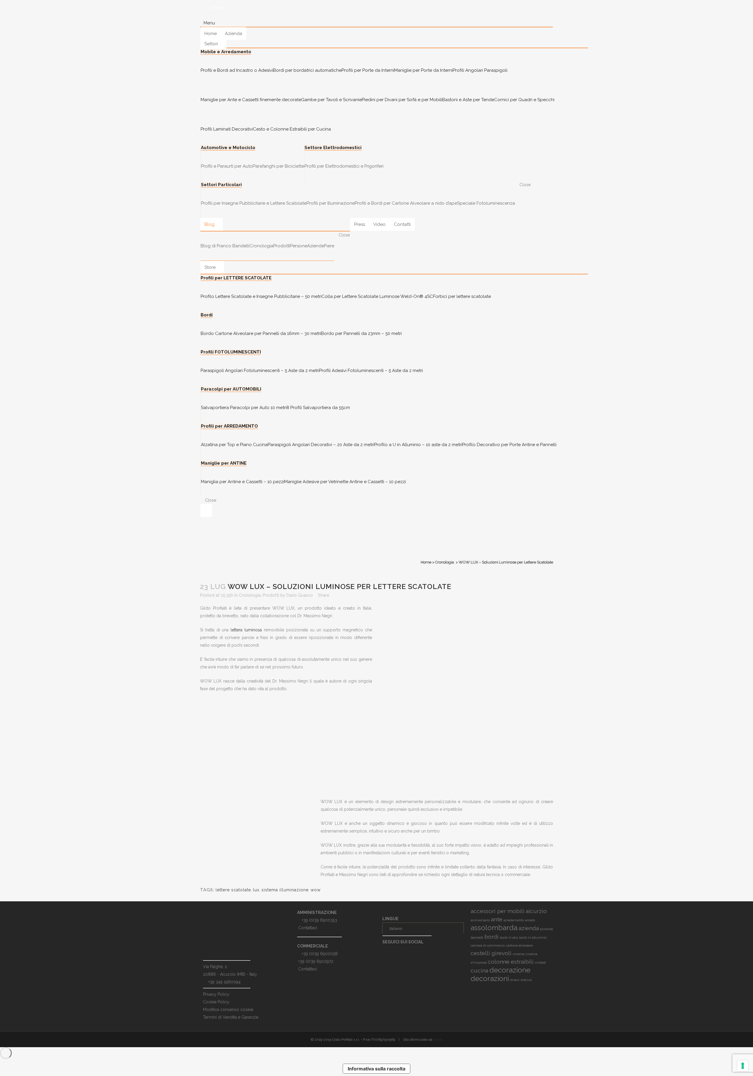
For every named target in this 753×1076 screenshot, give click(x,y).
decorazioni (490, 978)
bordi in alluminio (533, 937)
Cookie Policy (216, 1002)
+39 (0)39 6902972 (315, 961)
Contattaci (307, 927)
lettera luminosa (246, 630)
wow (316, 890)
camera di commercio (488, 945)
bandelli (477, 937)
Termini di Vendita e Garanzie (230, 1017)
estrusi (526, 980)
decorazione (509, 970)
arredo (530, 920)
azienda (529, 928)
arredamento (514, 920)
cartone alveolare (519, 945)
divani (514, 980)
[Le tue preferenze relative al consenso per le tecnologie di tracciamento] (742, 1065)
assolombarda (494, 927)
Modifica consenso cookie (228, 1009)
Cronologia (444, 562)
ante (496, 919)
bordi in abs (509, 937)
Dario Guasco (299, 595)
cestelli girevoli (491, 953)
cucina (479, 970)
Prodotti (271, 595)
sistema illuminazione (285, 890)
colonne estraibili (511, 961)
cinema (518, 954)
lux (256, 890)
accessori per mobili (497, 911)
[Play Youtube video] (467, 749)
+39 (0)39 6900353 (319, 920)
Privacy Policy (216, 994)
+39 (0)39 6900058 (320, 953)
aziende (546, 929)
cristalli (540, 962)
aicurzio (536, 911)
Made (437, 1039)
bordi (491, 936)
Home (426, 562)
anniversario (480, 920)
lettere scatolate (233, 890)
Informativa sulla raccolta (376, 1069)
